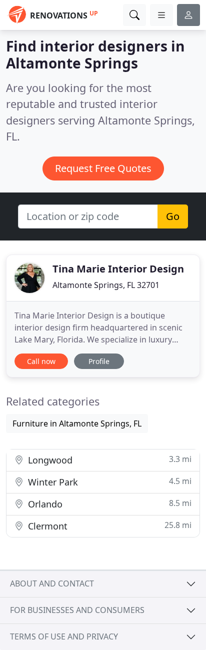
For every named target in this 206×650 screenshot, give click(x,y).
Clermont (109, 526)
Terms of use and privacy (64, 636)
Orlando (109, 504)
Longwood (109, 460)
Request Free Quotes (103, 168)
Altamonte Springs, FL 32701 (106, 285)
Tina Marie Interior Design (118, 269)
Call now (41, 361)
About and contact (52, 583)
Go (173, 216)
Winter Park (109, 482)
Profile (99, 361)
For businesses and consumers (77, 610)
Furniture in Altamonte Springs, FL (77, 423)
